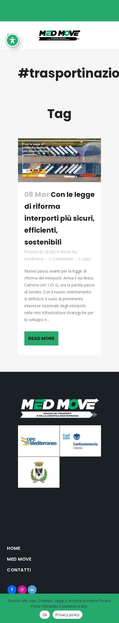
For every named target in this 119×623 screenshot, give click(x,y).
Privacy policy (67, 614)
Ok (44, 614)
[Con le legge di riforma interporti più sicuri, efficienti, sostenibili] (59, 160)
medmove (34, 259)
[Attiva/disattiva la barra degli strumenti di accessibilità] (12, 40)
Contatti (19, 570)
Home (13, 548)
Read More (41, 338)
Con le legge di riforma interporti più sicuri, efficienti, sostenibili (59, 218)
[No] (112, 608)
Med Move (19, 559)
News (66, 252)
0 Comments (61, 259)
